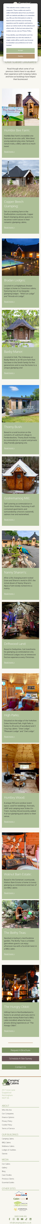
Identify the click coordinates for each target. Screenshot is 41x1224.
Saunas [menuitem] (4, 1154)
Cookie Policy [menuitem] (7, 1125)
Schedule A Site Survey (20, 1058)
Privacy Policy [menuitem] (7, 1121)
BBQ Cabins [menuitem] (6, 1142)
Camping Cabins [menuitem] (8, 1139)
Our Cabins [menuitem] (6, 1164)
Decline (20, 56)
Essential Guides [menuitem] (8, 1182)
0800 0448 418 (20, 1216)
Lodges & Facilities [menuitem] (9, 1150)
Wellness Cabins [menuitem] (8, 1146)
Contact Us (20, 1067)
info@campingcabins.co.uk (20, 1222)
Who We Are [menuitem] (7, 1110)
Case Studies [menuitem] (7, 1175)
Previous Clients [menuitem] (8, 1179)
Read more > (9, 151)
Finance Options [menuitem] (8, 1117)
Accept (20, 50)
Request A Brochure (20, 1050)
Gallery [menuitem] (4, 1168)
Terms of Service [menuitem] (8, 1128)
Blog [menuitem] (3, 1171)
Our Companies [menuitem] (8, 1114)
